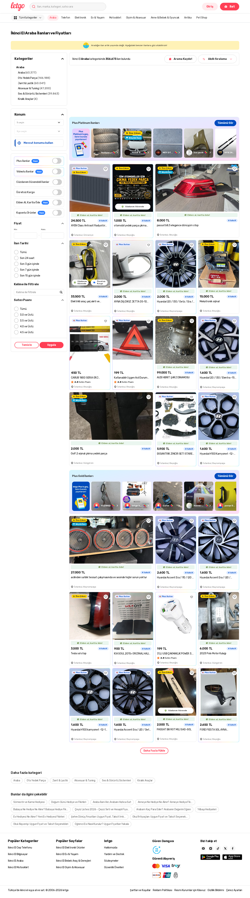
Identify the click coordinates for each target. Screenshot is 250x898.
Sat (232, 6)
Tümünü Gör (225, 123)
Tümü (23, 252)
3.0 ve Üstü (26, 314)
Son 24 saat (27, 258)
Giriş (209, 6)
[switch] (56, 161)
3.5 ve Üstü (26, 320)
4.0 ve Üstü (26, 326)
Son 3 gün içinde (29, 264)
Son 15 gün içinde (30, 275)
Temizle (27, 345)
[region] (154, 143)
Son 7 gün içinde (29, 269)
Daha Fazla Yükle (154, 750)
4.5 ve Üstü (26, 332)
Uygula (51, 345)
